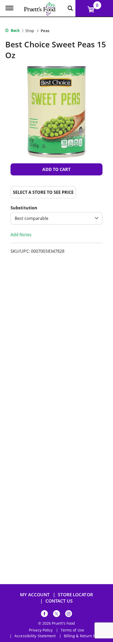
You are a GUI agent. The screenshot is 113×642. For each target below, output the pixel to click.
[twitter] (56, 614)
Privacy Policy (41, 630)
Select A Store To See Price (43, 192)
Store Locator (75, 594)
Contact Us (59, 600)
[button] (56, 169)
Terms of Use (72, 630)
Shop (29, 30)
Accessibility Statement (35, 636)
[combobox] (56, 218)
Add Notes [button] (21, 234)
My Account (35, 594)
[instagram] (68, 614)
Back (15, 30)
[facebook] (44, 614)
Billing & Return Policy (83, 636)
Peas (45, 30)
